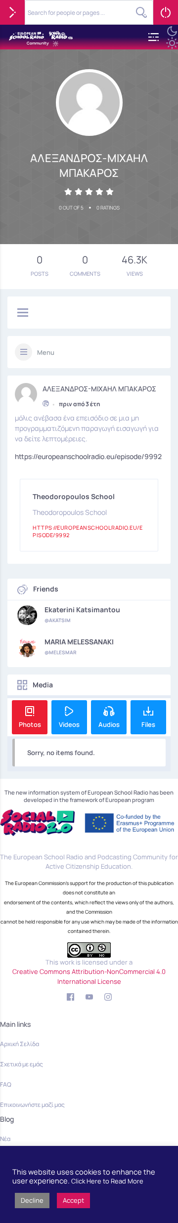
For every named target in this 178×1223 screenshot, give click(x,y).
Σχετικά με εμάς (21, 1064)
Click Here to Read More (107, 1181)
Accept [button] (73, 1200)
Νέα (5, 1139)
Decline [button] (32, 1200)
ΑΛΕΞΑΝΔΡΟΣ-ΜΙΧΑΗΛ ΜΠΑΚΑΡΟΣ (99, 388)
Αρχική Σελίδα (19, 1044)
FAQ (5, 1084)
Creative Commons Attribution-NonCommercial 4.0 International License (89, 976)
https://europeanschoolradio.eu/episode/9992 (88, 456)
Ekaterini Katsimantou (82, 610)
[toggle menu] (22, 313)
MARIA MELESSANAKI (79, 642)
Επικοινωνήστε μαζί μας (32, 1104)
